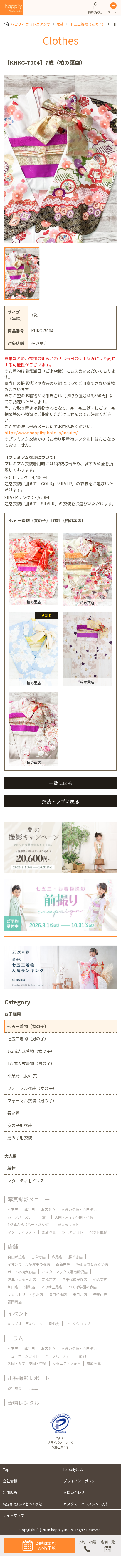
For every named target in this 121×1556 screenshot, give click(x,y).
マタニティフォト (22, 1231)
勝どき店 (75, 1256)
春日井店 (80, 1294)
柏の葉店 (100, 1279)
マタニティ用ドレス (25, 1180)
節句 (44, 1216)
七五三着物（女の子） (87, 24)
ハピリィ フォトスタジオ (30, 24)
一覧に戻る (60, 783)
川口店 (13, 1286)
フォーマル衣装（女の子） (32, 1088)
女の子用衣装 (19, 1125)
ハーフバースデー (21, 1216)
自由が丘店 (16, 1256)
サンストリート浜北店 (25, 1294)
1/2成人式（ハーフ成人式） (30, 1224)
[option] (60, 159)
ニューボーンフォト (23, 1355)
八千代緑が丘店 (74, 1279)
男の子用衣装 (19, 1137)
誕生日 (29, 1209)
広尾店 (57, 1256)
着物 (11, 1168)
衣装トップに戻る (60, 801)
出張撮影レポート (29, 1378)
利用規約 (10, 1492)
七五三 (13, 1209)
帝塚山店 (100, 1294)
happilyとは (73, 1469)
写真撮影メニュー (29, 1199)
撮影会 (54, 1323)
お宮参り (48, 1209)
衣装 (60, 24)
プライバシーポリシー (81, 1480)
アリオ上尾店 (51, 1286)
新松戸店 (49, 1279)
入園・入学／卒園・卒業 (27, 1363)
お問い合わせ (74, 1492)
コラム (15, 1338)
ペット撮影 (98, 1231)
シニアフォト (72, 1231)
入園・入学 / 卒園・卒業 (74, 1216)
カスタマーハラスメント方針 (86, 1503)
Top (6, 1469)
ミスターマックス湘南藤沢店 (65, 1271)
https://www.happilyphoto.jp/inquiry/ (41, 433)
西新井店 (63, 1264)
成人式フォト (68, 1224)
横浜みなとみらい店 (92, 1264)
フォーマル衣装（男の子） (32, 1100)
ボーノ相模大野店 (22, 1271)
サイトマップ (13, 1515)
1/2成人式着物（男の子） (31, 1063)
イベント (18, 1313)
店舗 (13, 1246)
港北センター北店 (22, 1279)
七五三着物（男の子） (27, 1039)
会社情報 (10, 1480)
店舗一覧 (108, 1541)
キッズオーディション (25, 1323)
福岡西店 (15, 1301)
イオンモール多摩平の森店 (29, 1264)
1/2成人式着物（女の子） (31, 1051)
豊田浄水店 (58, 1294)
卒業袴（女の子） (23, 1076)
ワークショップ (77, 1323)
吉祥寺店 (38, 1256)
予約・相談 (87, 1541)
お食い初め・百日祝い (79, 1209)
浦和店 (29, 1286)
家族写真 (49, 1231)
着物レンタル (23, 1402)
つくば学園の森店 (82, 1286)
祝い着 (13, 1113)
